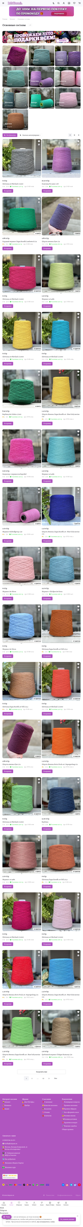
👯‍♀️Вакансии (46, 1109)
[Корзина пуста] (80, 3)
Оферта (78, 1195)
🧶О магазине (47, 1102)
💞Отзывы (46, 1112)
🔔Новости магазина (49, 1105)
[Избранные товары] (74, 3)
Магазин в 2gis (10, 1167)
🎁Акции (5, 1109)
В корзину (7, 191)
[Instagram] (67, 1185)
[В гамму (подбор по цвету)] (39, 145)
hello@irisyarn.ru (11, 1143)
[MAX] (75, 1185)
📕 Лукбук (26, 1105)
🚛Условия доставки (69, 1119)
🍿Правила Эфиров (69, 1109)
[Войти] (64, 3)
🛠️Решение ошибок (69, 1126)
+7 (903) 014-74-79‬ (8, 1140)
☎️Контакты (46, 1116)
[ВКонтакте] (63, 1185)
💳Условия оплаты (68, 1116)
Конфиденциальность (64, 1195)
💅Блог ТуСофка (28, 1102)
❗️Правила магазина (69, 1105)
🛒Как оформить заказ (70, 1112)
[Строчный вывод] (74, 135)
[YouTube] (79, 1185)
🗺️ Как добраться (8, 1159)
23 (43, 1078)
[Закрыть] (77, 1216)
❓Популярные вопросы (71, 1102)
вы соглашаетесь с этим (46, 1222)
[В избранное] (39, 141)
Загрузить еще (41, 1072)
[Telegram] (71, 1185)
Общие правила (67, 1129)
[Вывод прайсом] (79, 135)
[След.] (49, 1078)
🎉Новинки (6, 1105)
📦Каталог (6, 1102)
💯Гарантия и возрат (69, 1122)
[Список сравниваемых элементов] (69, 3)
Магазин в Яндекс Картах (14, 1163)
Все (55, 1078)
